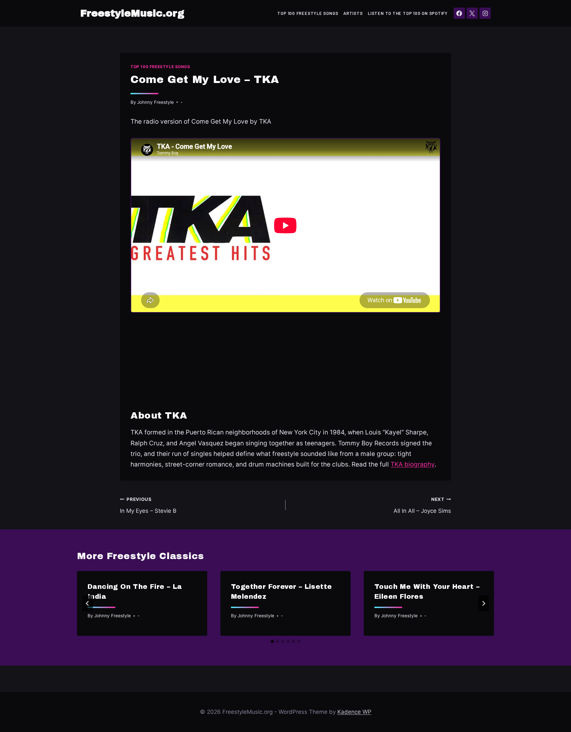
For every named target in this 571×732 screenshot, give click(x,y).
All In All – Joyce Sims (422, 505)
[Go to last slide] (87, 603)
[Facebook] (459, 13)
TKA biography (413, 464)
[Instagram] (485, 13)
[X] (472, 13)
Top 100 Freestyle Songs (307, 13)
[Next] (483, 603)
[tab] (272, 641)
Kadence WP (354, 712)
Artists (352, 13)
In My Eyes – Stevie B (148, 505)
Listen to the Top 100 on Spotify (408, 13)
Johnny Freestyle (155, 102)
